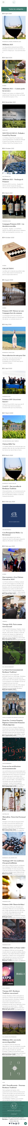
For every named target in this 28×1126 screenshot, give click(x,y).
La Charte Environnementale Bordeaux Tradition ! (12, 671)
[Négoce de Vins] (14, 2)
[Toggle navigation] (3, 2)
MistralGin (5, 814)
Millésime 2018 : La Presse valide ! (13, 948)
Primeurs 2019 (6, 396)
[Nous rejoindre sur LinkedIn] (14, 1123)
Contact (14, 1114)
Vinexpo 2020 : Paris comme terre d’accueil (12, 625)
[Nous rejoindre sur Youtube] (16, 1123)
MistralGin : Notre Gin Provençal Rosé (14, 818)
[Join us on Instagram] (18, 1123)
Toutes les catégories (16, 9)
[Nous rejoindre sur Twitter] (9, 1123)
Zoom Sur (21, 717)
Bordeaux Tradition (8, 352)
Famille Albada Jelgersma (10, 717)
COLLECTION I (8, 268)
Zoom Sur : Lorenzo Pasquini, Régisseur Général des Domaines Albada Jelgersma (13, 722)
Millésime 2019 (13, 857)
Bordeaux (5, 41)
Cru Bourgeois (6, 441)
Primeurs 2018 (6, 901)
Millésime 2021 (6, 176)
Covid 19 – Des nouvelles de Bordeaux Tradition (11, 487)
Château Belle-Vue (8, 444)
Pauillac (4, 130)
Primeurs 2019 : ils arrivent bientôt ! (11, 400)
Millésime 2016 (6, 1037)
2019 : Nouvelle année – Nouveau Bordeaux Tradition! (13, 1086)
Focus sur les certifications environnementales (11, 767)
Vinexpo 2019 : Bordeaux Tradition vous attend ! (11, 992)
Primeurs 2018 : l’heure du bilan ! (13, 904)
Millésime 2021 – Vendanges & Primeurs (12, 180)
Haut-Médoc (15, 441)
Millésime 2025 (7, 44)
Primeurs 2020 (6, 221)
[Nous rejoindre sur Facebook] (11, 1123)
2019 (3, 988)
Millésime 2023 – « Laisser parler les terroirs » (13, 90)
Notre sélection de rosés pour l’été (13, 355)
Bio (3, 667)
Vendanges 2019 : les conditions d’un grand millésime (13, 862)
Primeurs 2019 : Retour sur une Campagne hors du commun (13, 312)
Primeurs (13, 1037)
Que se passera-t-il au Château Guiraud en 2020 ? (12, 578)
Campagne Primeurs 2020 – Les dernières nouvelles (13, 225)
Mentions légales (14, 1110)
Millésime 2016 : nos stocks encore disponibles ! (11, 1041)
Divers (10, 41)
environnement (9, 667)
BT (15, 483)
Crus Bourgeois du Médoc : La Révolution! (12, 534)
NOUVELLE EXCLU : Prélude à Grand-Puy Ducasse (13, 134)
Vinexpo (4, 621)
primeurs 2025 (17, 41)
